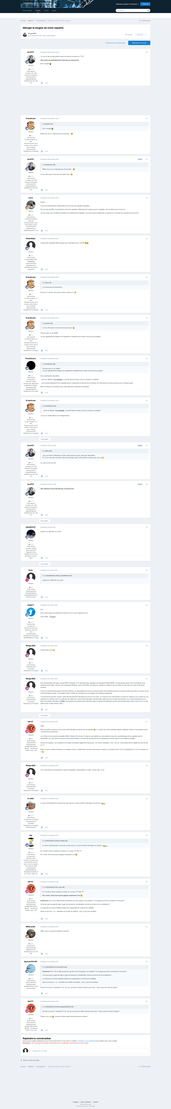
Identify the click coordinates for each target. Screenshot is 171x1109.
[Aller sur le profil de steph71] (31, 612)
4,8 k (31, 852)
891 (31, 739)
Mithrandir (30, 927)
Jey (30, 835)
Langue (75, 1102)
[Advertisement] (57, 101)
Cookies (95, 1102)
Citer (46, 83)
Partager (130, 34)
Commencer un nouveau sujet (115, 43)
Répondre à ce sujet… (40, 1051)
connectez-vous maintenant (86, 1041)
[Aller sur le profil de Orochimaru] (31, 365)
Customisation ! (51, 35)
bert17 (30, 722)
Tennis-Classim (27, 10)
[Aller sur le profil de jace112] (25, 34)
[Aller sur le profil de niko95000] (31, 534)
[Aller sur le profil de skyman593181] (31, 968)
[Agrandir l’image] (50, 63)
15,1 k (31, 622)
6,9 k (31, 375)
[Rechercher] (148, 10)
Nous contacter (86, 1102)
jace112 (33, 33)
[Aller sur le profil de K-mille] (31, 805)
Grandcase (31, 118)
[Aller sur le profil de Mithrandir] (31, 933)
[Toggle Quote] (43, 124)
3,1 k (31, 255)
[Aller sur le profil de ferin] (31, 577)
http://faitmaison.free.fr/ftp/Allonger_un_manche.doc (57, 488)
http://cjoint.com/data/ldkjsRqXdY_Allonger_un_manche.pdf (59, 60)
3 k (31, 135)
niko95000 (31, 527)
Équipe (54, 10)
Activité (46, 10)
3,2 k (31, 544)
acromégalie (58, 379)
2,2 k (31, 944)
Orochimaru (30, 358)
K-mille (31, 798)
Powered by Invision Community (85, 1106)
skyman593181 (30, 961)
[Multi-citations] (41, 83)
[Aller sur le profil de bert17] (31, 728)
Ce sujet (140, 10)
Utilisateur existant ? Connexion (127, 4)
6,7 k (31, 69)
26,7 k (31, 815)
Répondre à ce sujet (139, 43)
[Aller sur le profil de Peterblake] (31, 245)
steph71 (30, 605)
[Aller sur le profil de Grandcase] (31, 125)
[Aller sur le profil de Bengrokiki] (31, 652)
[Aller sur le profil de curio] (31, 204)
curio (30, 198)
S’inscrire (145, 4)
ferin (30, 570)
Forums (38, 10)
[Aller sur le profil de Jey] (31, 842)
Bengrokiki (30, 646)
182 (31, 587)
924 (31, 663)
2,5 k (31, 215)
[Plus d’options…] (147, 52)
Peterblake (30, 238)
